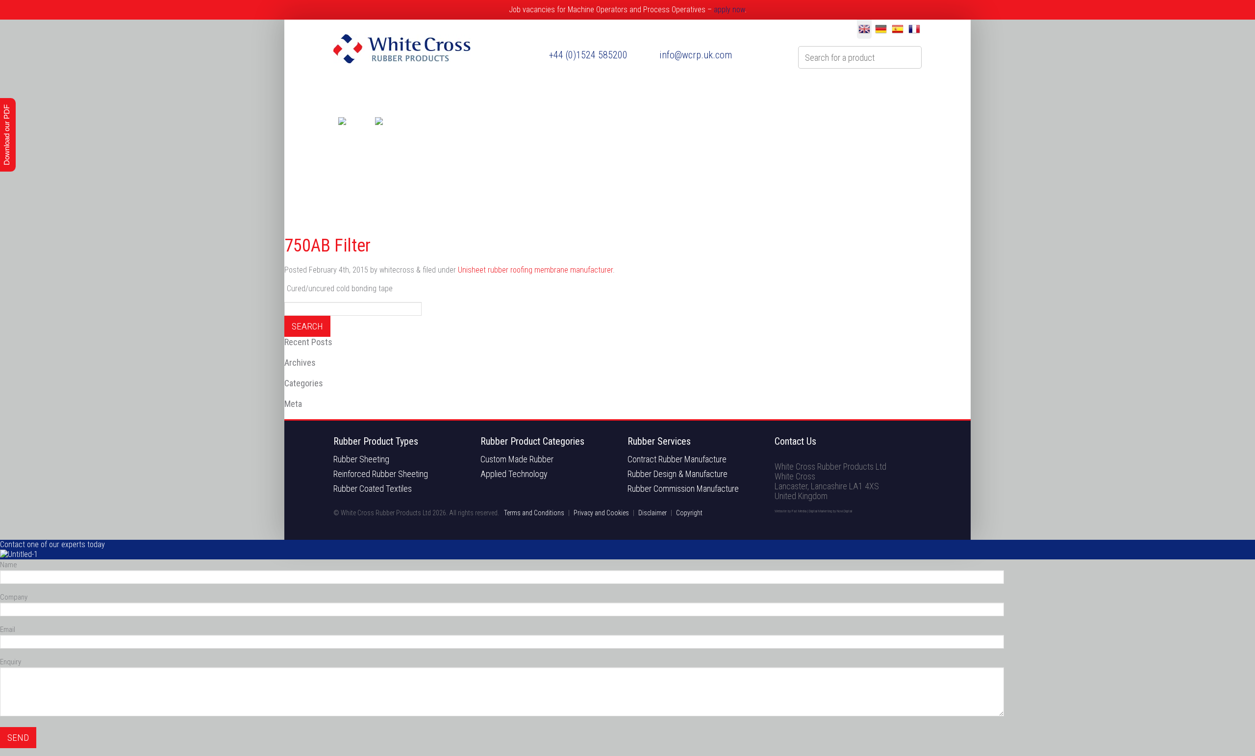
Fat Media (799, 511)
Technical (763, 93)
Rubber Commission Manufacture (683, 489)
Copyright (689, 513)
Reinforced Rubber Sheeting (380, 474)
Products (469, 93)
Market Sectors (607, 93)
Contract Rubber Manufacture (677, 459)
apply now (729, 9)
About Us (406, 93)
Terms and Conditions (534, 513)
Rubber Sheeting (361, 459)
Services (531, 93)
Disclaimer (652, 513)
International (691, 93)
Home (349, 93)
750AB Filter (327, 245)
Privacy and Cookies (601, 513)
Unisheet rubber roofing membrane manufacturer (535, 270)
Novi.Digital (844, 511)
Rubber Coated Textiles (372, 489)
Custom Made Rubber (516, 459)
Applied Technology (514, 474)
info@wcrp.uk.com (695, 55)
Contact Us (831, 93)
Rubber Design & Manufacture (678, 474)
